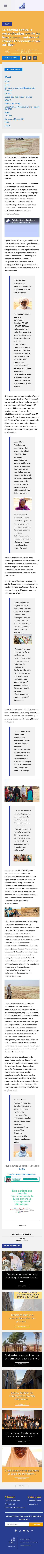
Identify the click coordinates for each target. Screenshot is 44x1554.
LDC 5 (7, 126)
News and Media (12, 103)
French (8, 93)
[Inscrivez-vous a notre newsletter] (22, 1182)
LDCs (7, 85)
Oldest (25, 1240)
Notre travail (10, 1504)
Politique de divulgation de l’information (29, 1542)
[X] (20, 1532)
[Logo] (12, 1541)
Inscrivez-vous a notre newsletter (22, 1174)
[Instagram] (28, 1532)
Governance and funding (15, 1507)
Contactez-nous (34, 1501)
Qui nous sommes (12, 1501)
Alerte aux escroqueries (25, 1545)
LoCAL (22, 1169)
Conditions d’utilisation (25, 1539)
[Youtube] (24, 1532)
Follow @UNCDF (15, 69)
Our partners (33, 1504)
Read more (22, 1286)
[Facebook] (32, 1532)
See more (22, 1486)
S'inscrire (36, 1524)
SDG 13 (8, 100)
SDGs (7, 81)
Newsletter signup (11, 57)
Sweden (8, 116)
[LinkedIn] (16, 1532)
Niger (7, 112)
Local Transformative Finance (18, 97)
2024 (7, 122)
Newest (18, 1240)
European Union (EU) (14, 119)
